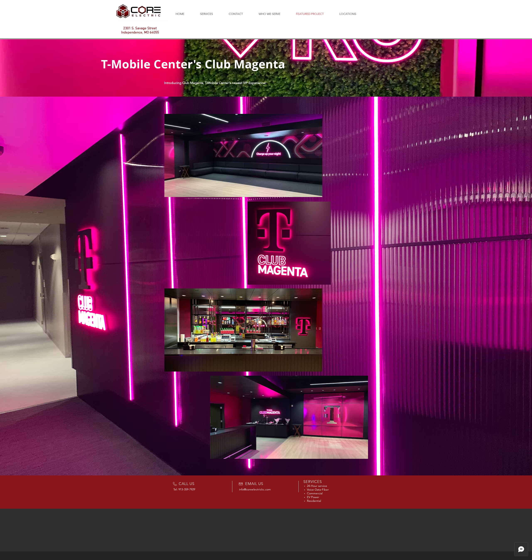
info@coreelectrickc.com (255, 489)
